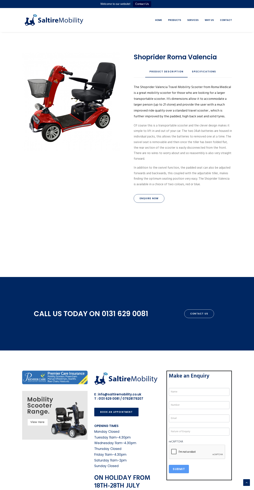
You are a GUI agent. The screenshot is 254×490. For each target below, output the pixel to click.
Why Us (209, 20)
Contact (226, 20)
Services (193, 20)
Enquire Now (149, 198)
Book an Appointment (116, 412)
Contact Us (142, 3)
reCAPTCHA (176, 441)
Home (158, 20)
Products (174, 20)
